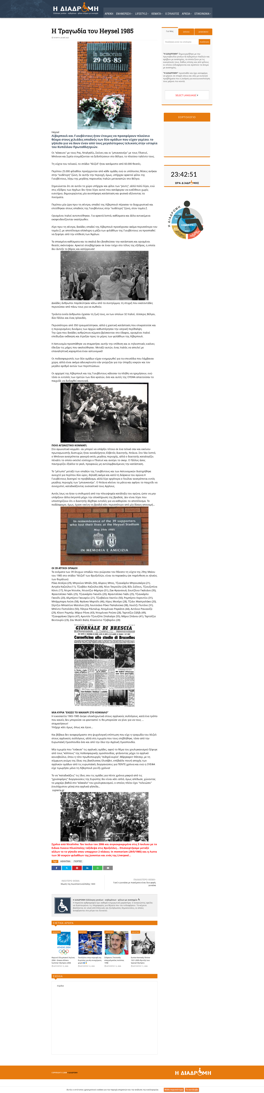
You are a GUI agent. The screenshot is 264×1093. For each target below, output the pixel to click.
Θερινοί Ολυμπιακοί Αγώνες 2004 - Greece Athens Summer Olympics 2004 (63, 960)
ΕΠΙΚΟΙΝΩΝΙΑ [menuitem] (201, 13)
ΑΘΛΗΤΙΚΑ (65, 861)
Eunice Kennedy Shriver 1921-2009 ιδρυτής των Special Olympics (140, 960)
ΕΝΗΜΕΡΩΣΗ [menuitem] (123, 13)
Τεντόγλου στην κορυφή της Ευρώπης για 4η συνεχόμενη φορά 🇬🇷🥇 (89, 960)
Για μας (170, 31)
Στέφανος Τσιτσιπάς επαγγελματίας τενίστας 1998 (114, 960)
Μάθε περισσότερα (174, 1090)
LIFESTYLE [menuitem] (141, 13)
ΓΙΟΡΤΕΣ (78, 861)
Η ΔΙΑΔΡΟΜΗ (72, 1072)
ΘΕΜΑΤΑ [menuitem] (156, 13)
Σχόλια (186, 32)
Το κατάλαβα (192, 1090)
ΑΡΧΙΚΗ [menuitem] (109, 13)
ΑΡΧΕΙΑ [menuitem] (186, 13)
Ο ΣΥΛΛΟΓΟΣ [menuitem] (172, 13)
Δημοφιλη (203, 32)
